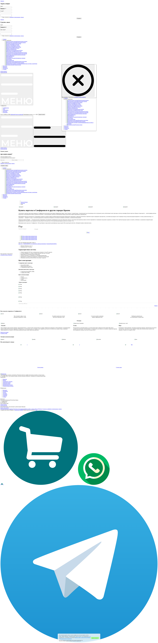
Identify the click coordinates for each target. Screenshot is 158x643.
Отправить (79, 18)
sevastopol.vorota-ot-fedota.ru (6, 254)
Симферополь (6, 107)
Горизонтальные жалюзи (8, 386)
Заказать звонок (42, 114)
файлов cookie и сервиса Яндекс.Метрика (83, 637)
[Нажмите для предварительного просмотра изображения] (88, 232)
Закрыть (2, 1)
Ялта (4, 108)
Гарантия (5, 395)
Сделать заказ (119, 367)
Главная (4, 39)
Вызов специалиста (4, 407)
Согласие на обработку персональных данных (52, 408)
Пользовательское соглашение (6, 408)
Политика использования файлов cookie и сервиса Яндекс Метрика (27, 408)
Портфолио (5, 68)
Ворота (4, 380)
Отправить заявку (4, 165)
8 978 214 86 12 (3, 71)
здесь (36, 410)
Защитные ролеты (7, 382)
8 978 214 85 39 (3, 72)
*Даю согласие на (13, 17)
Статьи (4, 396)
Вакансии (5, 67)
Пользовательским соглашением (66, 638)
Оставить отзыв (3, 333)
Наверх (156, 305)
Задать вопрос (40, 367)
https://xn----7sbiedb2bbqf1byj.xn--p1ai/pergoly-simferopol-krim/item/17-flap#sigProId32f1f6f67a (38, 243)
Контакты (5, 65)
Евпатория (5, 112)
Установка (5, 394)
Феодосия (5, 111)
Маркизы (5, 379)
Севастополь (5, 110)
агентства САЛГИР (19, 410)
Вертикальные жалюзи (8, 384)
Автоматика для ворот (7, 381)
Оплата (4, 392)
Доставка (5, 393)
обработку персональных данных (17, 17)
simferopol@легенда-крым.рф (17, 114)
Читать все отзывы (4, 332)
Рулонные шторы (6, 383)
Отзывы (4, 69)
